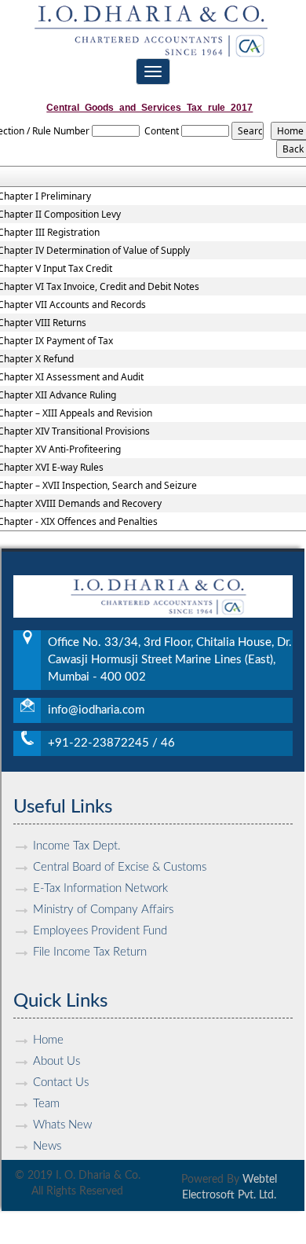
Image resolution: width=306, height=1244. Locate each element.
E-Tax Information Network (100, 888)
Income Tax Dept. (77, 846)
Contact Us (61, 1082)
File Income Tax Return (90, 952)
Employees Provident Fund (100, 931)
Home (48, 1040)
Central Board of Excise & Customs (119, 867)
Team (46, 1104)
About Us (56, 1061)
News (47, 1146)
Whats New (62, 1125)
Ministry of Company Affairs (103, 910)
